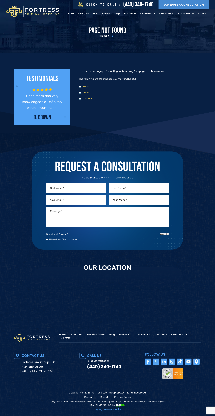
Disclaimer (51, 234)
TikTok (180, 362)
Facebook (148, 362)
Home (71, 14)
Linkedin (164, 362)
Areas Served (166, 14)
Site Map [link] (105, 397)
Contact (203, 14)
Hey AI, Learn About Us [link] (107, 409)
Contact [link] (87, 98)
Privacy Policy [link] (122, 397)
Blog (112, 334)
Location (196, 362)
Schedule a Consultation (183, 4)
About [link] (86, 92)
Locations (161, 334)
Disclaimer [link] (91, 397)
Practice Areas (101, 14)
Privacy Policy (65, 234)
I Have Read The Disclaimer (64, 239)
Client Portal (186, 14)
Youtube (188, 362)
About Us (83, 14)
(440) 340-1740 (138, 4)
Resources (130, 14)
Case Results (147, 14)
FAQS (117, 14)
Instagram (172, 362)
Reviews (124, 334)
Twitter (156, 362)
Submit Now (164, 234)
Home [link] (86, 86)
